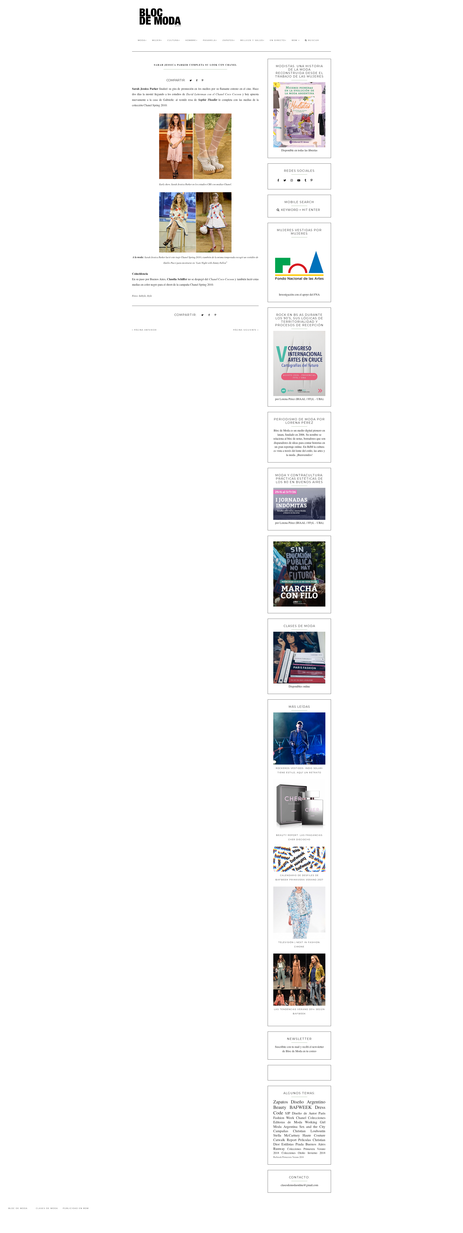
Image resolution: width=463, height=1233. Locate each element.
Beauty (279, 1107)
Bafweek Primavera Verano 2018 (288, 1157)
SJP (287, 1113)
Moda (141, 40)
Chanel (301, 1117)
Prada (300, 1144)
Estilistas (287, 1144)
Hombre (190, 40)
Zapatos (227, 40)
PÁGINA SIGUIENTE (245, 330)
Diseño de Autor (304, 1113)
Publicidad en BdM (76, 1208)
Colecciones (316, 1117)
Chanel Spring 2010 (155, 105)
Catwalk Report (284, 1139)
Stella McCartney (286, 1135)
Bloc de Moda (17, 1208)
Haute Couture (314, 1135)
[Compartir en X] (191, 80)
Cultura (173, 40)
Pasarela (209, 40)
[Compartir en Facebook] (196, 80)
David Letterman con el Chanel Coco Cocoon (213, 94)
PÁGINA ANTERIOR (145, 330)
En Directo (277, 40)
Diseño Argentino (308, 1102)
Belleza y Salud (251, 40)
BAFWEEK (301, 1107)
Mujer (156, 40)
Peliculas (304, 1139)
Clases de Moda (47, 1208)
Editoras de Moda (287, 1122)
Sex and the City (312, 1126)
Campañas (280, 1131)
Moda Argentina (285, 1126)
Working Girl (315, 1122)
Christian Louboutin (309, 1131)
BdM (295, 40)
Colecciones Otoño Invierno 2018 (303, 1153)
